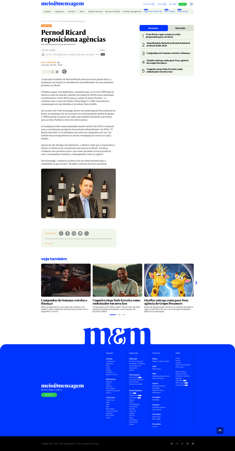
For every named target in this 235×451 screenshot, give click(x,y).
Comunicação (52, 21)
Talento (131, 370)
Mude (131, 418)
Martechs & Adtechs (136, 384)
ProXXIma (109, 372)
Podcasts (109, 382)
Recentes (153, 28)
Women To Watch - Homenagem (158, 391)
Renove (178, 360)
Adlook (131, 424)
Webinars (109, 386)
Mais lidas (180, 28)
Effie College (169, 11)
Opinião (108, 370)
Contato (160, 4)
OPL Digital (133, 398)
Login (171, 4)
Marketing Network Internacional (158, 408)
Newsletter (147, 4)
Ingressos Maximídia (153, 11)
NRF (107, 407)
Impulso (132, 400)
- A (44, 72)
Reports (108, 393)
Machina (132, 409)
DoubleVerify (133, 422)
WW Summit (110, 409)
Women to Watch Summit (160, 361)
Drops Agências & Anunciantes (135, 367)
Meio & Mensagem (48, 62)
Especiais (59, 11)
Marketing (109, 363)
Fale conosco (180, 367)
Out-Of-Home (134, 382)
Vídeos (108, 384)
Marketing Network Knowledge (158, 387)
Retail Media (182, 11)
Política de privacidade (183, 365)
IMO (130, 393)
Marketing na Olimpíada (137, 363)
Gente (108, 368)
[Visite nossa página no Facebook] (172, 443)
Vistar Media (133, 407)
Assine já (49, 395)
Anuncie (178, 362)
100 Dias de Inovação (136, 361)
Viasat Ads (132, 411)
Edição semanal (95, 11)
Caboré (108, 418)
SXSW (108, 402)
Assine (182, 4)
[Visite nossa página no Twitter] (177, 443)
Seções (47, 11)
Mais (82, 11)
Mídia (108, 366)
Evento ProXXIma (112, 411)
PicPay (131, 402)
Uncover (132, 415)
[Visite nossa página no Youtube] (193, 443)
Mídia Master (156, 369)
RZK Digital (133, 420)
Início (43, 21)
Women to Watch (112, 11)
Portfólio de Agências (132, 11)
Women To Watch (111, 374)
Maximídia (109, 413)
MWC (108, 404)
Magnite (132, 413)
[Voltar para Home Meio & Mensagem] (62, 4)
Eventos (72, 11)
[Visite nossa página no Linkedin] (187, 443)
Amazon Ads (133, 395)
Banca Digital (110, 388)
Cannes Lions (110, 400)
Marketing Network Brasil (160, 376)
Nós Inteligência (134, 404)
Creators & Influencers (136, 380)
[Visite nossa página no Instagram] (182, 443)
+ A (48, 72)
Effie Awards (110, 415)
